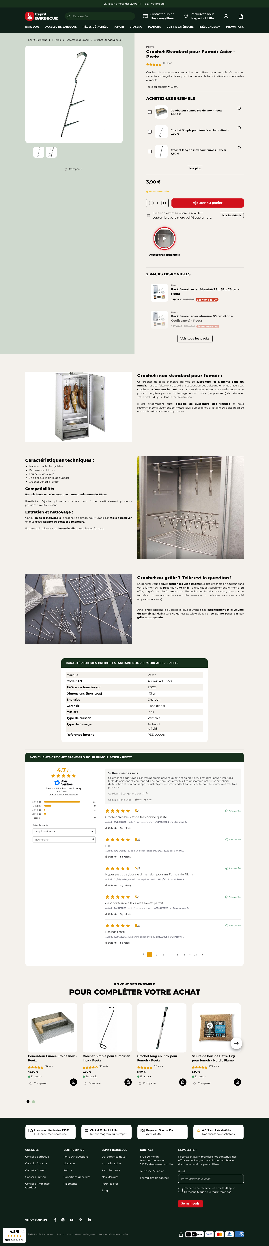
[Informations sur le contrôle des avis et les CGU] (80, 788)
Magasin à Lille (111, 1163)
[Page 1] (28, 1101)
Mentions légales (85, 1234)
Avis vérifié (235, 810)
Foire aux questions (75, 1156)
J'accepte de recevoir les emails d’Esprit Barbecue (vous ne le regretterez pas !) (209, 1190)
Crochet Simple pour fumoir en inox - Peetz (200, 130)
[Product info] (239, 108)
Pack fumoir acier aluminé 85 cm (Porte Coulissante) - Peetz (202, 318)
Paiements (70, 1183)
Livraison (69, 1163)
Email (182, 1171)
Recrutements (111, 1170)
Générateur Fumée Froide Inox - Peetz (196, 110)
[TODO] (146, 793)
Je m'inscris (190, 1203)
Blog (105, 1190)
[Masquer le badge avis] (23, 1230)
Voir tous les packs (195, 338)
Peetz (150, 46)
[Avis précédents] (144, 954)
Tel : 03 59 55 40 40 (152, 1171)
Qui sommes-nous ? (115, 1156)
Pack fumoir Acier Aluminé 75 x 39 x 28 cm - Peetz (205, 291)
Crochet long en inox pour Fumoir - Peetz (198, 150)
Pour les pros (110, 1183)
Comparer (75, 169)
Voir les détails (231, 215)
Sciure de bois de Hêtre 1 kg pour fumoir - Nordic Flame (213, 1058)
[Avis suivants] (203, 954)
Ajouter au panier (208, 203)
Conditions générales (76, 1177)
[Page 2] (33, 1101)
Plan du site (64, 1234)
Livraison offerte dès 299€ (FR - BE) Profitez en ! (134, 3)
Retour (67, 1170)
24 (195, 954)
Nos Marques (110, 1177)
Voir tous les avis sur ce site (63, 794)
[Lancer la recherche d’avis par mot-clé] (93, 839)
